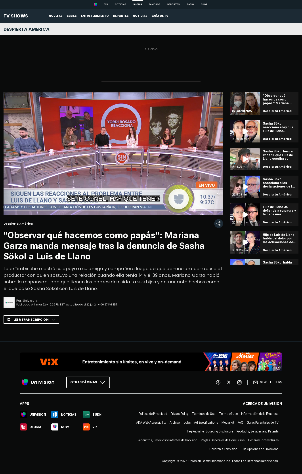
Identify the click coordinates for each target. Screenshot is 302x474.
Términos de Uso (204, 413)
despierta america (27, 29)
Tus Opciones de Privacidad (260, 449)
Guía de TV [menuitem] (160, 16)
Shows (137, 4)
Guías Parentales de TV (263, 422)
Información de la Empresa (260, 413)
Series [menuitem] (72, 16)
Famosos (154, 4)
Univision (30, 301)
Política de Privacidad (153, 413)
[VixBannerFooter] (151, 362)
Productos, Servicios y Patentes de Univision (167, 440)
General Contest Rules (263, 440)
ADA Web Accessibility (151, 422)
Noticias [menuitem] (140, 16)
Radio (190, 4)
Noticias (120, 4)
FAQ (240, 422)
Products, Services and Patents (258, 431)
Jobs (187, 422)
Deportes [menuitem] (121, 16)
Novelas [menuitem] (56, 16)
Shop (204, 4)
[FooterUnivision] (38, 382)
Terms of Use (228, 413)
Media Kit (228, 422)
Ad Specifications (206, 422)
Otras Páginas (83, 382)
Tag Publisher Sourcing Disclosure (209, 431)
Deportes (173, 4)
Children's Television (223, 449)
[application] (113, 153)
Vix (106, 4)
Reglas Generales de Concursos (223, 440)
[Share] (218, 223)
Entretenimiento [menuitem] (95, 16)
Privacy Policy (179, 413)
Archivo (175, 422)
